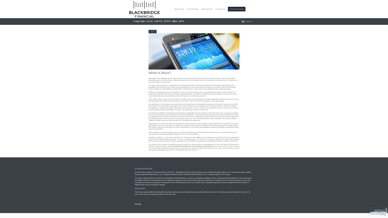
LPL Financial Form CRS (143, 168)
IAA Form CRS (140, 188)
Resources (206, 9)
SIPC (173, 172)
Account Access (236, 9)
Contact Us (220, 9)
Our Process (192, 9)
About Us (178, 9)
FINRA (169, 172)
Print (153, 31)
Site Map (138, 204)
